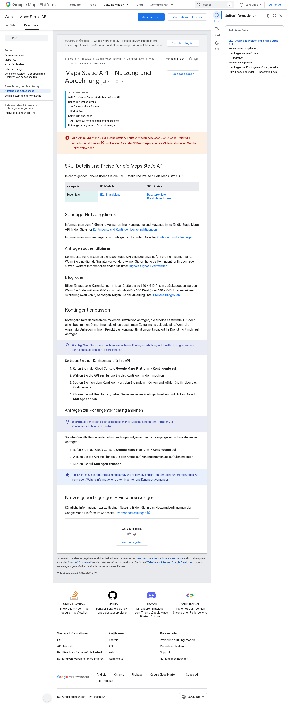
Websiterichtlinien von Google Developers (170, 562)
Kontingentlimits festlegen (175, 237)
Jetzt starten (151, 17)
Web (9, 16)
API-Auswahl (65, 646)
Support (165, 652)
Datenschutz (97, 696)
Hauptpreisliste (156, 194)
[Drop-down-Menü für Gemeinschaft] (173, 4)
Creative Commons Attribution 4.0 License (159, 558)
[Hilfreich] (190, 59)
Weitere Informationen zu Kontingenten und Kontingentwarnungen (127, 479)
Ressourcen (32, 25)
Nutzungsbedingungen (174, 658)
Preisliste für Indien (159, 198)
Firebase (137, 674)
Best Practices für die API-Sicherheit (79, 652)
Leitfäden (11, 25)
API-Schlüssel (167, 143)
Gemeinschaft (159, 4)
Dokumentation (113, 4)
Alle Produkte (105, 680)
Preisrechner (111, 349)
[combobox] (214, 4)
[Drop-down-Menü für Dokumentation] (128, 4)
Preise (92, 4)
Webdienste (116, 658)
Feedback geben (183, 74)
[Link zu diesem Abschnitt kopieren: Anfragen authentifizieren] (115, 249)
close (280, 15)
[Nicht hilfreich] (196, 59)
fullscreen (274, 15)
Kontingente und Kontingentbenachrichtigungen (125, 229)
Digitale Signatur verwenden (148, 266)
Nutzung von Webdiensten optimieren (80, 658)
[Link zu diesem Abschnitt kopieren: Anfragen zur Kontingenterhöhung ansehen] (147, 410)
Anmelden (275, 4)
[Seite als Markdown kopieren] (116, 81)
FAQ (59, 640)
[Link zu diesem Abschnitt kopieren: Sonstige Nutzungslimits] (120, 215)
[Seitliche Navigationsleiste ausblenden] (47, 698)
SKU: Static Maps (109, 194)
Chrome (119, 674)
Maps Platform (42, 4)
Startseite (70, 58)
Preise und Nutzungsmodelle (178, 640)
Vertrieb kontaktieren (187, 17)
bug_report (268, 15)
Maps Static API (33, 16)
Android (113, 640)
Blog (140, 4)
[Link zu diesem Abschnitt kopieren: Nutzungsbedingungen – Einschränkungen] (158, 498)
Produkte (75, 4)
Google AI (192, 674)
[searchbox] (26, 38)
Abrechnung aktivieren (86, 143)
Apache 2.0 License (79, 562)
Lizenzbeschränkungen (130, 513)
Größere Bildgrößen (166, 295)
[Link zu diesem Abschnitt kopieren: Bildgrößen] (88, 277)
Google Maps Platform (109, 58)
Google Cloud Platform (164, 674)
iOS (111, 646)
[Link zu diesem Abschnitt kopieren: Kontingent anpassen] (114, 310)
